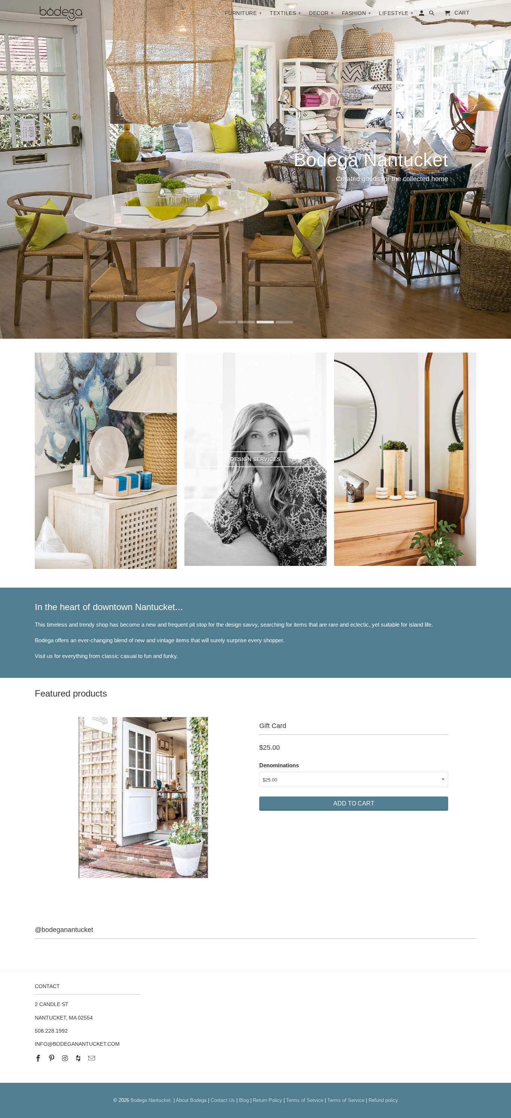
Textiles (285, 13)
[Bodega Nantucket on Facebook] (39, 1058)
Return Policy (267, 1100)
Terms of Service (304, 1100)
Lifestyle (396, 13)
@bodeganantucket (64, 929)
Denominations (279, 765)
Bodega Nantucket (151, 1100)
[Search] (432, 14)
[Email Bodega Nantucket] (92, 1058)
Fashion (356, 13)
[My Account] (422, 14)
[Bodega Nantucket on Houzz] (79, 1058)
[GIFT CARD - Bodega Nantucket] (143, 797)
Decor (321, 13)
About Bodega (191, 1100)
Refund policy (383, 1100)
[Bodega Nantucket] (61, 15)
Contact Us (223, 1100)
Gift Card (272, 725)
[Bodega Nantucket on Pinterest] (52, 1058)
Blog (244, 1100)
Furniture (243, 13)
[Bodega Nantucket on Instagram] (66, 1058)
